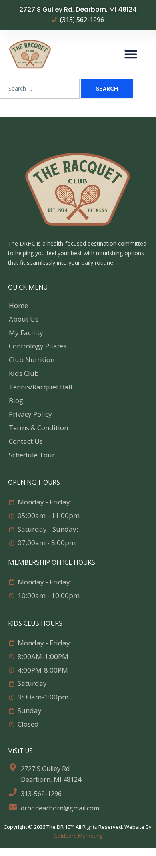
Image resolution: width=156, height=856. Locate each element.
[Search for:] (40, 89)
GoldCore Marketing (78, 835)
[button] (131, 54)
